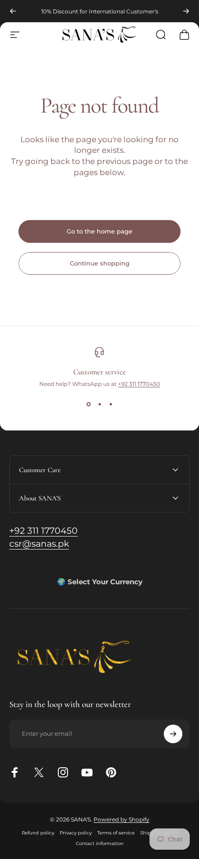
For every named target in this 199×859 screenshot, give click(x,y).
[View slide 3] (110, 404)
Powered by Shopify (121, 819)
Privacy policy (76, 832)
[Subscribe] (173, 734)
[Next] (186, 11)
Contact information (100, 843)
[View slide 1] (88, 404)
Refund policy (38, 832)
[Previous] (13, 11)
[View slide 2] (99, 404)
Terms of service (116, 832)
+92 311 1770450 (139, 383)
